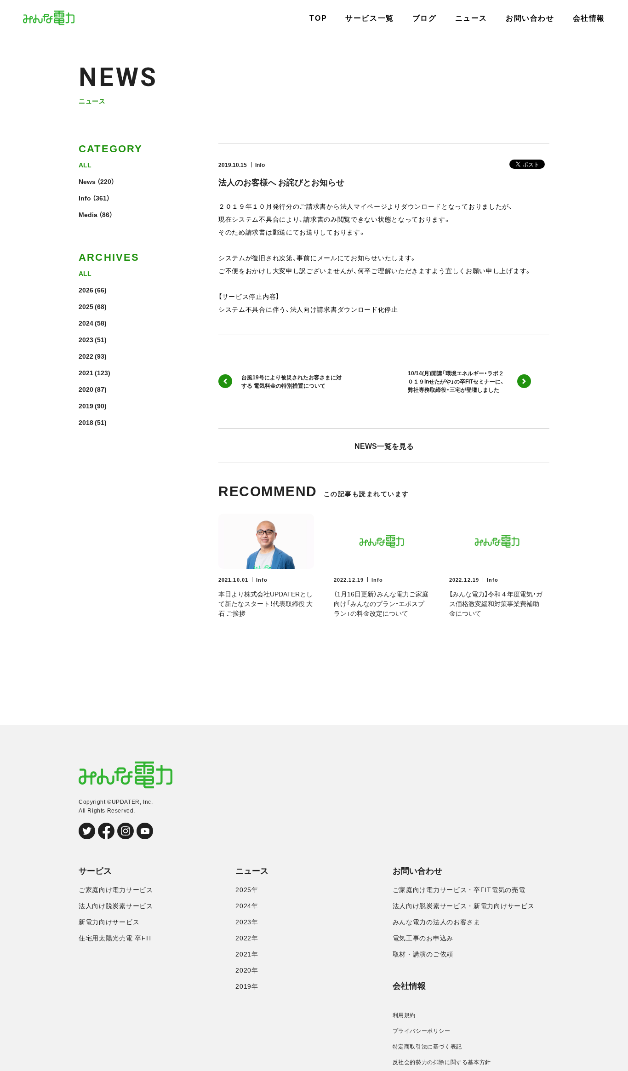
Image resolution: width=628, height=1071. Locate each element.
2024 (86, 322)
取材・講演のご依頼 (423, 954)
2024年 (246, 906)
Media (88, 214)
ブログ (424, 18)
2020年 (246, 970)
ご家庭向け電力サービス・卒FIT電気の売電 (459, 889)
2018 (86, 422)
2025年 (246, 889)
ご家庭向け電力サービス (116, 889)
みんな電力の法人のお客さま (436, 922)
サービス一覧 (369, 18)
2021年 (246, 954)
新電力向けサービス (109, 922)
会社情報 (589, 18)
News (87, 181)
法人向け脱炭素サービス (116, 906)
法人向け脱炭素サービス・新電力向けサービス (464, 906)
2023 (86, 339)
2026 (86, 289)
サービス (95, 871)
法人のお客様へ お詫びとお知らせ (281, 182)
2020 (86, 389)
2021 (86, 372)
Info (85, 197)
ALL (85, 164)
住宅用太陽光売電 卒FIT (116, 938)
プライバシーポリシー (422, 1031)
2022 (86, 356)
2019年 (246, 986)
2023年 (246, 922)
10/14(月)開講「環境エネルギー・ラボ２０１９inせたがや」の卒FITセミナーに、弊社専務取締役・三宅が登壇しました (456, 381)
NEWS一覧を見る (384, 445)
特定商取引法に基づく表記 (427, 1046)
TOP (318, 18)
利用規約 (404, 1015)
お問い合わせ (530, 18)
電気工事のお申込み (423, 938)
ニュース (471, 18)
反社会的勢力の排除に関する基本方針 (442, 1062)
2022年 (246, 938)
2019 (86, 405)
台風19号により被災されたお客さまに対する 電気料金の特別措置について (291, 381)
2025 (86, 306)
